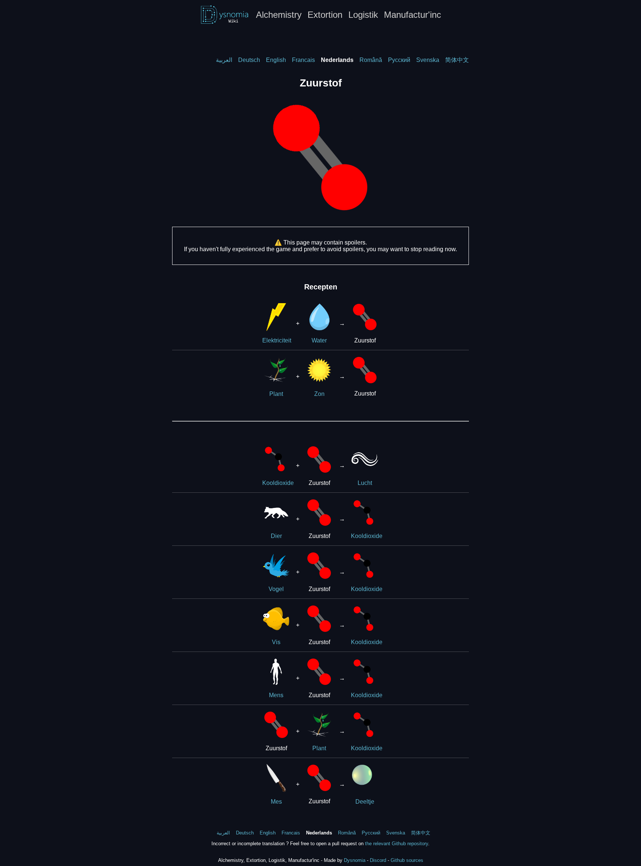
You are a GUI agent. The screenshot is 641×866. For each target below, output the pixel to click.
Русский (399, 60)
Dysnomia (354, 860)
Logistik (363, 15)
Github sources (407, 860)
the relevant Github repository (396, 843)
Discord (378, 860)
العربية (224, 60)
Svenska (427, 60)
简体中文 (457, 60)
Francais (303, 60)
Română (370, 60)
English (276, 60)
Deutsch (249, 60)
